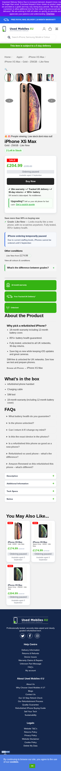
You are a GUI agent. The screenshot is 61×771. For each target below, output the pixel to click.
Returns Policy (30, 732)
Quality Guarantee (30, 705)
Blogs (30, 691)
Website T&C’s (30, 728)
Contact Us (30, 694)
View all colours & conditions (17, 260)
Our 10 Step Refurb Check (30, 698)
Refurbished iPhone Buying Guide (30, 708)
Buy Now (30, 181)
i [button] (29, 255)
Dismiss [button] (50, 14)
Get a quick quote (25, 204)
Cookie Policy (31, 742)
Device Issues (30, 657)
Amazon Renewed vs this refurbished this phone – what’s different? (29, 465)
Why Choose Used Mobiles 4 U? (30, 687)
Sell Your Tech (30, 711)
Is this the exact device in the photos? (29, 436)
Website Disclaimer (30, 739)
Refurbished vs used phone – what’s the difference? (29, 455)
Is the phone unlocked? (21, 423)
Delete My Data (30, 746)
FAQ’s (30, 667)
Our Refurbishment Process (30, 701)
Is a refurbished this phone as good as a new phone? (29, 445)
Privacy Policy (30, 735)
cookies (14, 762)
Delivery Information (31, 650)
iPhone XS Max (36, 57)
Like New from (19, 256)
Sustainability (30, 715)
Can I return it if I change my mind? (27, 430)
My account (30, 670)
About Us (30, 684)
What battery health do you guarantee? (30, 416)
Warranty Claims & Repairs (30, 660)
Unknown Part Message (30, 664)
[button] (6, 69)
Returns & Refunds (30, 653)
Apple (20, 57)
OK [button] (32, 766)
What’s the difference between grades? (28, 268)
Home (8, 57)
